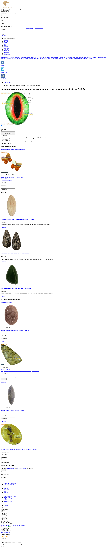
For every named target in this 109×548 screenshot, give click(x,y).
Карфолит (3, 341)
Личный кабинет (8, 501)
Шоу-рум (6, 46)
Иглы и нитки (55, 57)
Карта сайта (7, 485)
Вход (5, 53)
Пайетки (8, 58)
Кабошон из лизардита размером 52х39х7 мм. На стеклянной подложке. (19, 449)
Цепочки (66, 58)
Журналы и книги (47, 57)
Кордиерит (3, 382)
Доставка (6, 41)
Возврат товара (7, 497)
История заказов (8, 504)
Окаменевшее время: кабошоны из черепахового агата (15, 253)
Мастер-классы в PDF (94, 57)
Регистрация (7, 54)
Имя (2, 20)
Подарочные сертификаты (79, 58)
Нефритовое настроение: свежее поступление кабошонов (16, 288)
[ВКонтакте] (1, 126)
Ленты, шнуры (85, 57)
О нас (5, 491)
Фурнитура (49, 58)
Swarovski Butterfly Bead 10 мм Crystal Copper (13, 149)
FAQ (5, 44)
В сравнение (4, 135)
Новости (6, 40)
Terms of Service (39, 28)
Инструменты (63, 57)
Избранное (6, 502)
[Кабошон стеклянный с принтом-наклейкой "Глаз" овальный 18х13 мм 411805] (17, 124)
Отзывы (6, 49)
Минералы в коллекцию (14, 57)
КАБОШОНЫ (4, 57)
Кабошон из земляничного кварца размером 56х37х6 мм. (15, 330)
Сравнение (6, 52)
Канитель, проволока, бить (74, 57)
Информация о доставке (10, 496)
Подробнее (3, 227)
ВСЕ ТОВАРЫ (90, 58)
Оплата (5, 42)
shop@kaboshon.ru (5, 532)
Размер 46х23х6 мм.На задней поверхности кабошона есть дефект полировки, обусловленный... (20, 370)
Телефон (3, 23)
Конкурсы (6, 48)
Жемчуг (41, 57)
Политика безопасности (10, 483)
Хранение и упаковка (57, 58)
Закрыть (3, 26)
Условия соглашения (9, 484)
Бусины (31, 57)
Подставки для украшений (17, 58)
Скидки (5, 45)
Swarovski (35, 57)
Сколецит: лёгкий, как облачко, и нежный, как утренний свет (17, 219)
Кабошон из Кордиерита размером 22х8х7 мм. (12, 410)
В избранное (4, 136)
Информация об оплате (9, 499)
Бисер (27, 57)
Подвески (23, 57)
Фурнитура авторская (29, 58)
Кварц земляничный (6, 302)
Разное (70, 58)
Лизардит (3, 421)
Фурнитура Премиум (40, 58)
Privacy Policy (29, 28)
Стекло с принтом (8, 83)
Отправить (8, 26)
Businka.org (6, 50)
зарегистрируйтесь (21, 468)
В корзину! (8, 133)
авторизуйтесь (10, 468)
